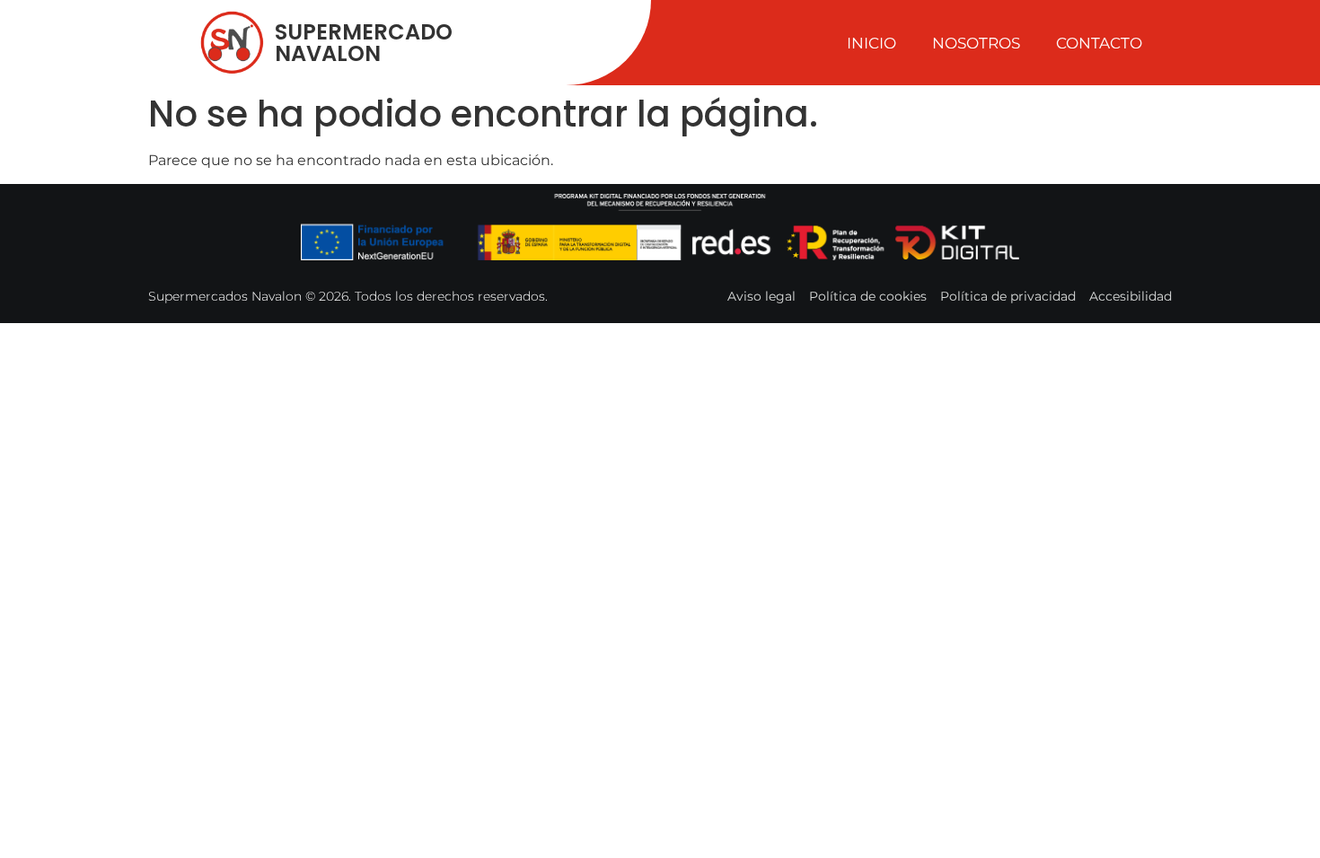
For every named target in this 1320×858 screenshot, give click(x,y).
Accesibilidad (1130, 296)
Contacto (1099, 43)
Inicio (871, 43)
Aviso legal (761, 296)
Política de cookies (868, 296)
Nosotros (976, 43)
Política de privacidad (1008, 296)
